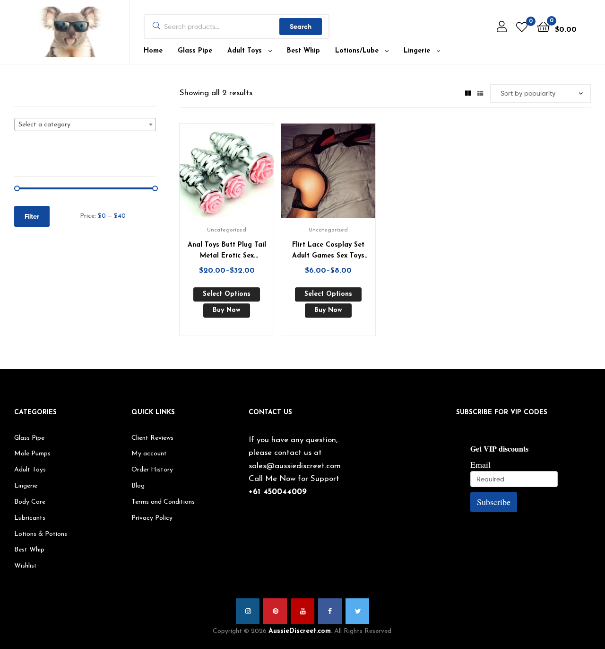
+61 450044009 (278, 492)
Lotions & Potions (40, 534)
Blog (138, 485)
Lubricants (29, 518)
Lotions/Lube (357, 50)
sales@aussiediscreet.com (295, 466)
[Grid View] (468, 93)
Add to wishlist (215, 175)
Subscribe (493, 501)
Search (300, 26)
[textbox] (85, 125)
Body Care (29, 502)
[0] (521, 27)
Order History (152, 469)
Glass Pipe (195, 50)
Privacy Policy (152, 518)
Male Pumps (32, 453)
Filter (32, 216)
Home (153, 50)
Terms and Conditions (163, 502)
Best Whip (303, 50)
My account (149, 453)
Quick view (238, 175)
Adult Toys (244, 50)
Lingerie (417, 50)
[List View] (480, 93)
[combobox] (85, 124)
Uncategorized (226, 230)
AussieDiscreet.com (299, 631)
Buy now (227, 310)
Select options (227, 294)
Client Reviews (152, 438)
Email (480, 464)
